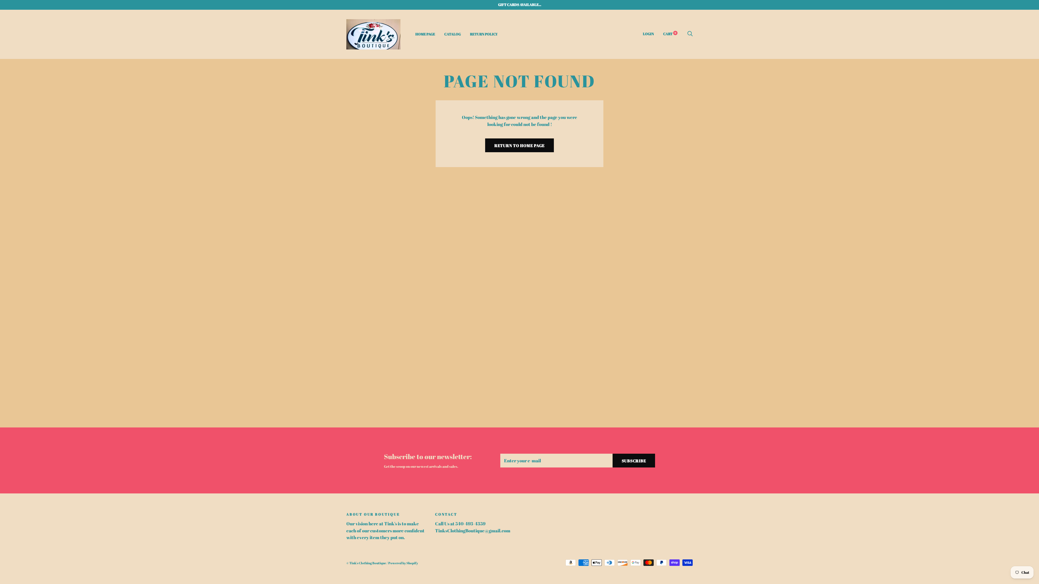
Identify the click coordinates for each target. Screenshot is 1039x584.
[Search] (690, 33)
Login (648, 33)
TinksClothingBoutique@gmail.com (472, 530)
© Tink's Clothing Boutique (366, 563)
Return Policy (484, 34)
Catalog (452, 34)
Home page (425, 34)
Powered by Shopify (403, 563)
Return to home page (519, 145)
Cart (669, 33)
